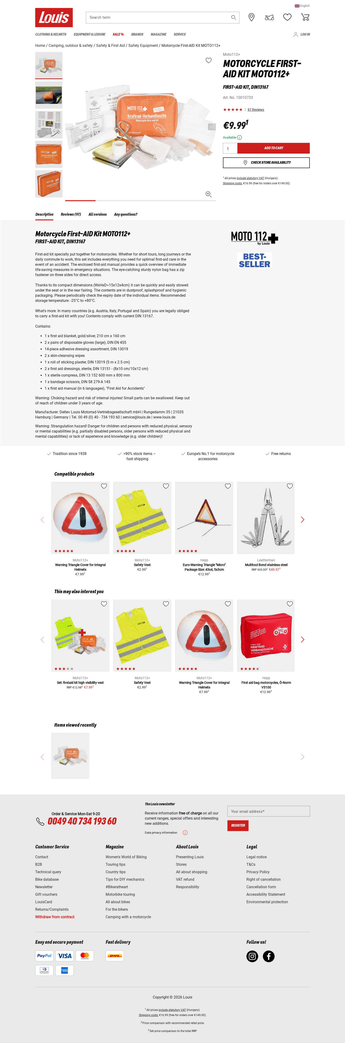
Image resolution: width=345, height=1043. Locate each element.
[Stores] (251, 17)
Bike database (47, 879)
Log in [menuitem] (305, 35)
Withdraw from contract (54, 917)
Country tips (116, 872)
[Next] (212, 126)
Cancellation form (261, 887)
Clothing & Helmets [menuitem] (50, 35)
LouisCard (43, 902)
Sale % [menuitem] (118, 35)
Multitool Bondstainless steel (266, 565)
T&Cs (250, 864)
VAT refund (185, 879)
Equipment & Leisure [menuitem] (89, 35)
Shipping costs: (232, 183)
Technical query (48, 872)
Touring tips (115, 864)
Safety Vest (142, 565)
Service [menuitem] (180, 35)
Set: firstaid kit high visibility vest (80, 682)
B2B (38, 864)
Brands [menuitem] (137, 35)
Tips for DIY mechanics (125, 879)
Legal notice (256, 857)
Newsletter (44, 887)
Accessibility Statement (265, 894)
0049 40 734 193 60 (81, 822)
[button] (302, 5)
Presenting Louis (190, 857)
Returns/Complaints (52, 909)
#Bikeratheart (117, 887)
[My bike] (269, 17)
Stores (181, 864)
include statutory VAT (250, 178)
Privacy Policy (258, 872)
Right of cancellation (263, 879)
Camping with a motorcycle (128, 917)
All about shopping (191, 872)
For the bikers (117, 909)
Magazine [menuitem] (158, 35)
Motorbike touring (120, 894)
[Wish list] (287, 17)
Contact (41, 857)
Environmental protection (267, 902)
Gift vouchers (46, 894)
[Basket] (305, 17)
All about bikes (118, 902)
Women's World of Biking (126, 857)
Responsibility (187, 887)
